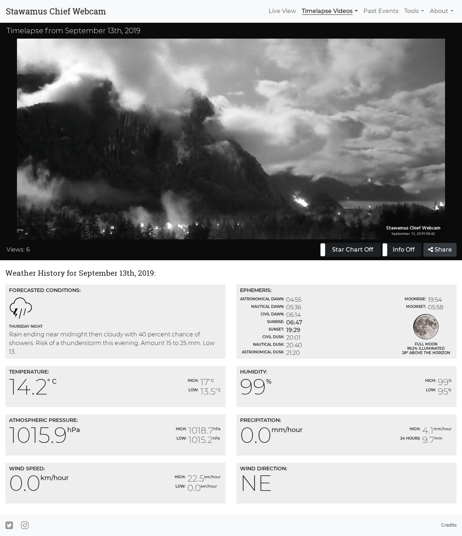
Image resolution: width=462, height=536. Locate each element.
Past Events (380, 11)
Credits (449, 525)
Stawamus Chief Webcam (56, 11)
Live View (282, 11)
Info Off (404, 249)
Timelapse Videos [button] (327, 11)
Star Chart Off (352, 249)
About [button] (439, 11)
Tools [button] (411, 11)
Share (442, 249)
